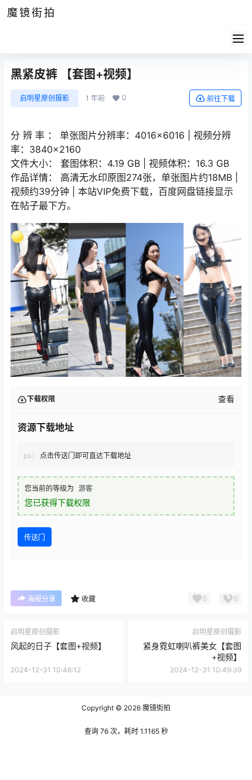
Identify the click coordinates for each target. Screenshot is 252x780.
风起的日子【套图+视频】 (58, 646)
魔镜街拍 (156, 707)
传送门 (34, 537)
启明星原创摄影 (44, 98)
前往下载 (221, 98)
